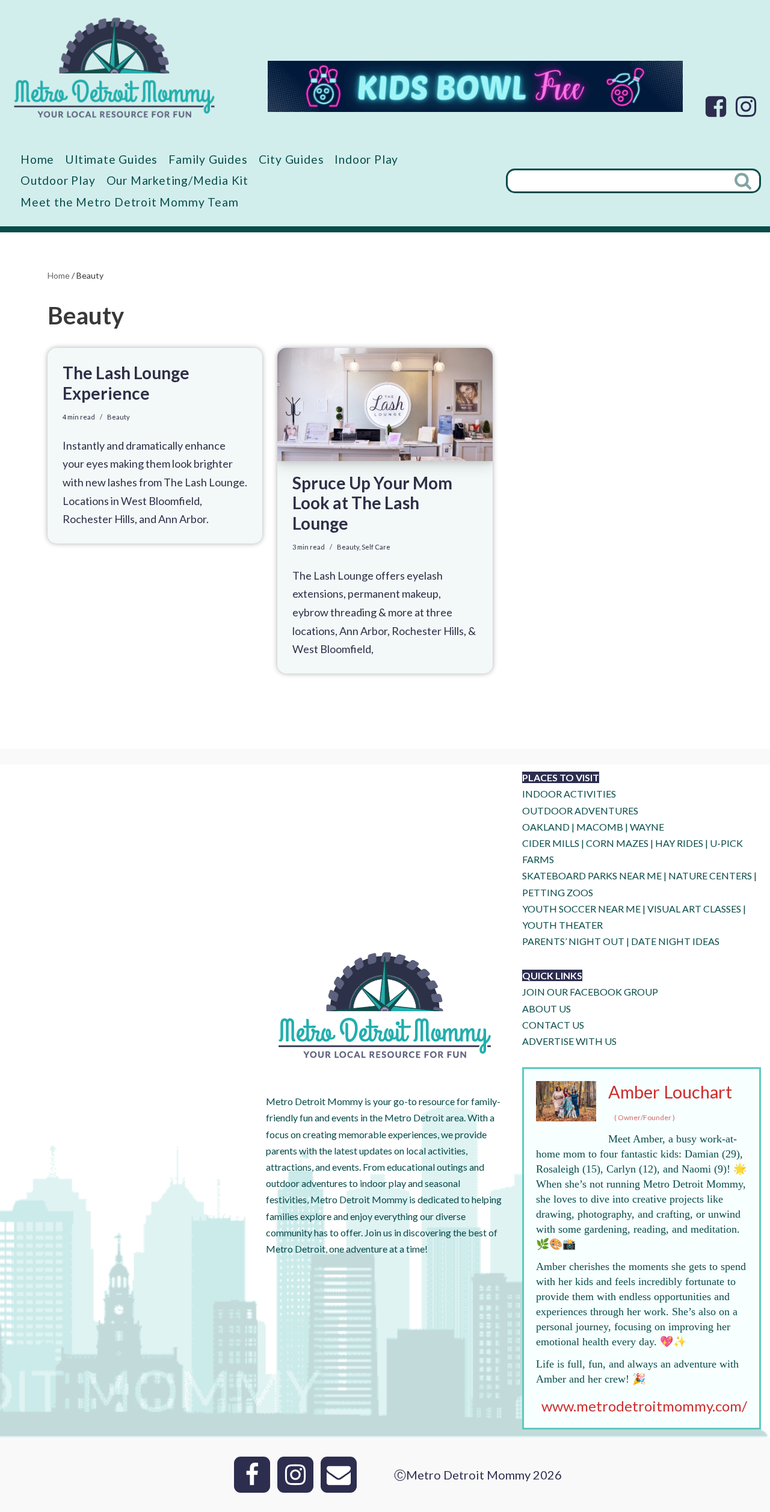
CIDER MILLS (550, 843)
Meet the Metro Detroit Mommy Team (129, 202)
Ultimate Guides (111, 159)
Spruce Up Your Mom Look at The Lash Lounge (372, 502)
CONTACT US (553, 1024)
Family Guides (207, 159)
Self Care (376, 547)
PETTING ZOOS (557, 892)
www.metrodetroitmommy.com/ (644, 1405)
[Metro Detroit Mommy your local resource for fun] (114, 67)
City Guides (291, 159)
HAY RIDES (679, 843)
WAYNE (647, 826)
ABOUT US (546, 1008)
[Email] (339, 1475)
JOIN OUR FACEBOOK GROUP (590, 991)
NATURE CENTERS (710, 875)
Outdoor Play (58, 180)
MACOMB (599, 826)
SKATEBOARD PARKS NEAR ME (593, 875)
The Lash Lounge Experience (126, 382)
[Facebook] (716, 106)
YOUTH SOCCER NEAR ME (581, 908)
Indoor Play (366, 159)
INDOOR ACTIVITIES (569, 793)
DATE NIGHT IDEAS (675, 941)
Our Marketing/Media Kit (177, 180)
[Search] (744, 181)
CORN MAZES (617, 843)
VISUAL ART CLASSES (694, 908)
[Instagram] (746, 106)
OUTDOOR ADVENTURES (580, 810)
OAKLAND (546, 826)
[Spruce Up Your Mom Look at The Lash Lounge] (384, 404)
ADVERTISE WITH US (569, 1041)
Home (37, 159)
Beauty (118, 417)
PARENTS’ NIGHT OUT (573, 941)
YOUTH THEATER (562, 925)
